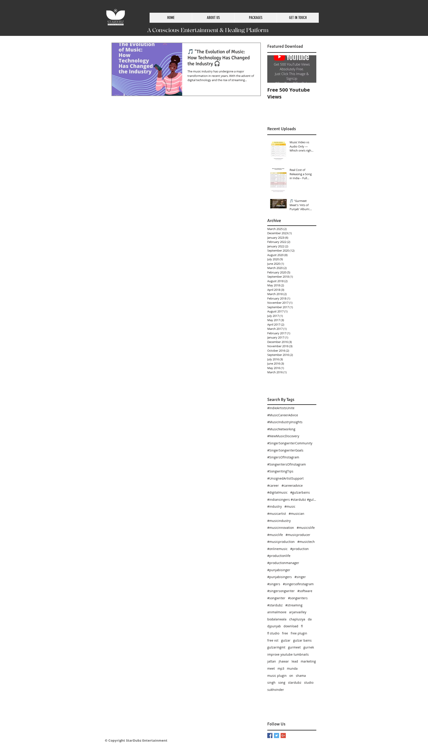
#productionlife (278, 556)
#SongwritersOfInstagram (286, 464)
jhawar (284, 661)
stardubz (294, 682)
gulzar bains (302, 640)
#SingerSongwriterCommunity (289, 443)
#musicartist (276, 513)
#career (273, 485)
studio (308, 682)
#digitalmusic (277, 492)
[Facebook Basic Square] (269, 735)
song (281, 682)
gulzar (285, 640)
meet (271, 668)
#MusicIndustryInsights (284, 422)
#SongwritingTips (280, 471)
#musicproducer (298, 535)
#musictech (306, 542)
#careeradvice (292, 485)
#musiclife (275, 535)
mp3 (281, 668)
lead (295, 661)
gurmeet (294, 647)
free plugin (299, 633)
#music (289, 506)
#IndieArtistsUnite (280, 408)
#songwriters (298, 598)
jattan (271, 661)
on (291, 675)
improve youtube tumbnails (288, 654)
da (310, 619)
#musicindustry (279, 521)
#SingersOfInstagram (283, 457)
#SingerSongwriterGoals (285, 450)
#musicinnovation (280, 527)
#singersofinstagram (298, 584)
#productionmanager (283, 563)
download (291, 626)
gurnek (308, 647)
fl (302, 626)
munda (292, 668)
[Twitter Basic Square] (276, 735)
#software (304, 591)
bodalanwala (276, 619)
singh (271, 682)
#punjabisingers (279, 577)
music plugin (277, 675)
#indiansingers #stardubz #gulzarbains (291, 499)
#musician (296, 513)
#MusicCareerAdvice (282, 415)
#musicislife (306, 527)
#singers (273, 584)
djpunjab (274, 626)
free (285, 633)
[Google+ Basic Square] (283, 735)
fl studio (273, 633)
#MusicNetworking (281, 429)
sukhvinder (275, 689)
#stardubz (275, 605)
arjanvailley (297, 612)
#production (299, 549)
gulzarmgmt (276, 647)
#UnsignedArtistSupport (285, 478)
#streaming (293, 605)
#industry (274, 506)
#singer (300, 577)
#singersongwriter (281, 591)
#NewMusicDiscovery (283, 436)
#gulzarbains (300, 492)
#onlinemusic (277, 549)
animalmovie (276, 612)
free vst (272, 640)
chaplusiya (297, 619)
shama (301, 675)
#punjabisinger (278, 570)
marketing (308, 661)
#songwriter (276, 598)
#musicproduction (281, 542)
